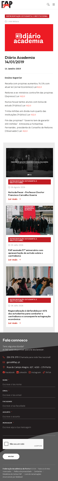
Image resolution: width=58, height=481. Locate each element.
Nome (6, 380)
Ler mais (12, 199)
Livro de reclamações (33, 474)
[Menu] (53, 4)
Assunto (7, 412)
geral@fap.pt (13, 362)
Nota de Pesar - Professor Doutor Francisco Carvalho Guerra (26, 193)
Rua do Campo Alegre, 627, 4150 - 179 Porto (29, 367)
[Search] (48, 4)
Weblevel (19, 477)
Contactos (38, 471)
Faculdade (7, 401)
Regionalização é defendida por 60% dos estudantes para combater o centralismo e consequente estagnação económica (29, 315)
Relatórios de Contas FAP (12, 474)
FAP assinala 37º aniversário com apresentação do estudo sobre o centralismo (25, 253)
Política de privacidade (22, 471)
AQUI (39, 87)
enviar (11, 456)
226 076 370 (28, 357)
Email (6, 391)
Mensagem (8, 423)
